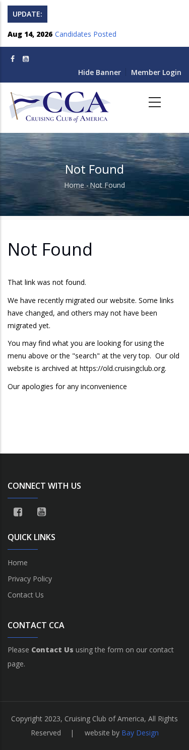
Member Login (156, 72)
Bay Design (140, 732)
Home (74, 185)
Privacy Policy (30, 578)
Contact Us (26, 594)
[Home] (61, 103)
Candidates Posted (85, 32)
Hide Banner (99, 72)
